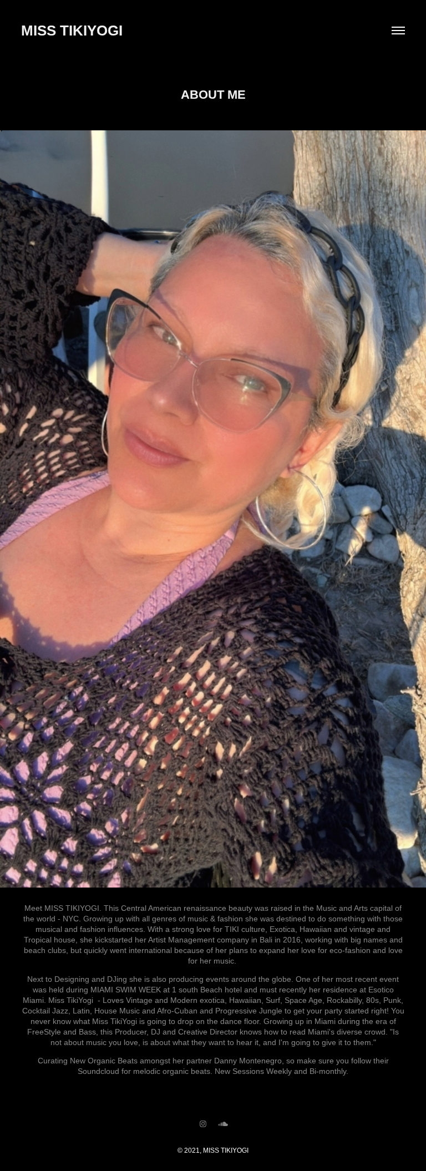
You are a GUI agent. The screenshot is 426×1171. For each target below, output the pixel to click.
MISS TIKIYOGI (72, 30)
